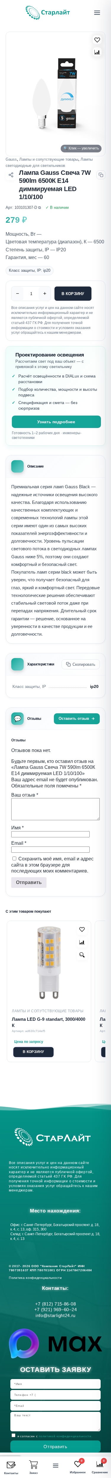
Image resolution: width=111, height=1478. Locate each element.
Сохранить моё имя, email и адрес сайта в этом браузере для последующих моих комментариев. (52, 865)
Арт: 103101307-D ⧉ (23, 207)
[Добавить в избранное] (82, 929)
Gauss (11, 159)
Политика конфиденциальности (36, 1278)
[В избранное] (97, 40)
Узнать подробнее (56, 421)
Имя (17, 827)
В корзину (73, 294)
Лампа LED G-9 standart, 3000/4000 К (48, 1022)
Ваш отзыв (24, 794)
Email (18, 843)
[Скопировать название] (100, 174)
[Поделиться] (11, 175)
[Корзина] (33, 1464)
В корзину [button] (33, 1052)
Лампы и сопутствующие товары (48, 159)
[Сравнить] (97, 52)
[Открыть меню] (97, 13)
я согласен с (54, 1436)
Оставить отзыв (74, 718)
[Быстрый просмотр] (82, 955)
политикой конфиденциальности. (65, 1436)
